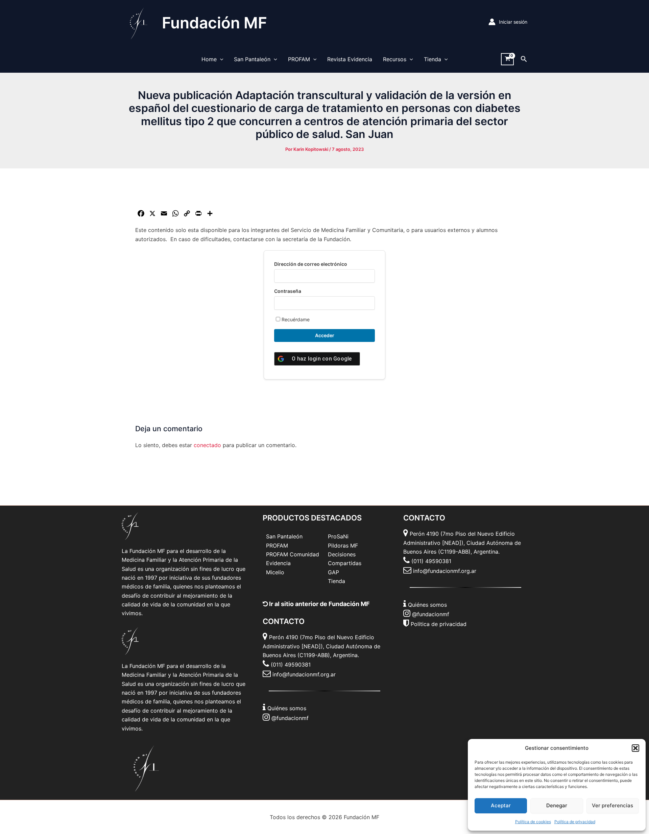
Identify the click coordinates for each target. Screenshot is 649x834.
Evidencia (278, 563)
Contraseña (287, 291)
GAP (333, 572)
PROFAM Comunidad (292, 554)
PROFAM (299, 59)
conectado (207, 445)
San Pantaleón (252, 59)
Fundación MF (214, 22)
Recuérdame (295, 319)
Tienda (432, 59)
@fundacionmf (290, 718)
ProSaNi (338, 536)
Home (209, 59)
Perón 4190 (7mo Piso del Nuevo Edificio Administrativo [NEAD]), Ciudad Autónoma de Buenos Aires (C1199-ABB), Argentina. (321, 646)
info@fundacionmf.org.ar (304, 674)
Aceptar (501, 805)
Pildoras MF (343, 545)
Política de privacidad (574, 821)
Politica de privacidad (438, 624)
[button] (635, 748)
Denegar (556, 805)
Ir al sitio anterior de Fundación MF (319, 603)
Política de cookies (533, 821)
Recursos (394, 59)
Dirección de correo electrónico (310, 264)
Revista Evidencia (349, 59)
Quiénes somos (286, 708)
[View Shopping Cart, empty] (507, 59)
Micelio (275, 572)
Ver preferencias (612, 805)
